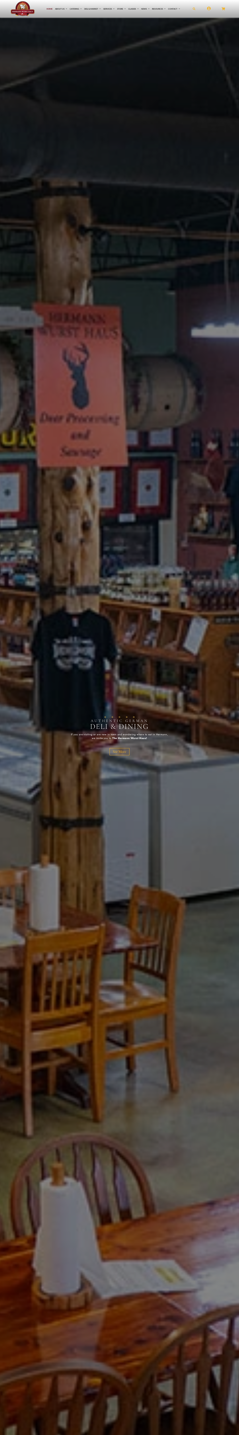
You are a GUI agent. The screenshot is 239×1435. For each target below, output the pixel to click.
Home (49, 9)
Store (120, 9)
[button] (194, 9)
